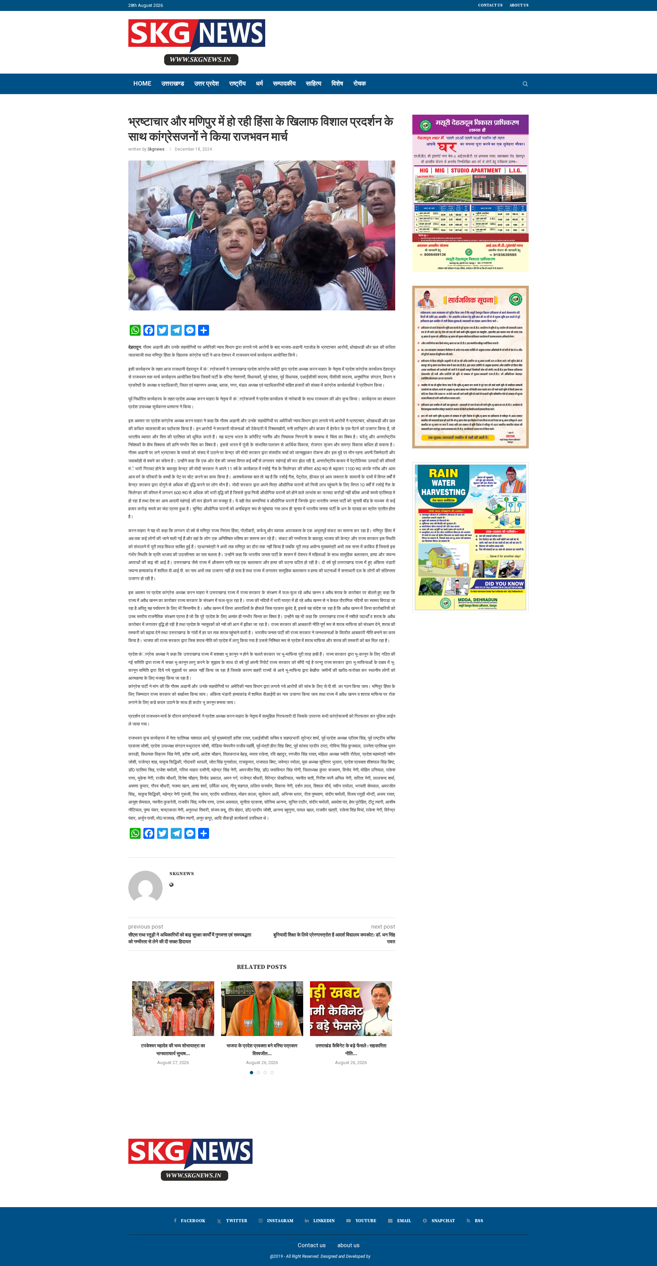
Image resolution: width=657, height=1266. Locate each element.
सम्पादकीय (284, 83)
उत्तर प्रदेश (206, 83)
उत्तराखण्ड (173, 83)
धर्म (259, 83)
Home (142, 83)
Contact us (490, 5)
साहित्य (313, 83)
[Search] (525, 84)
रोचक (359, 83)
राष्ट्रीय (237, 83)
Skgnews (156, 149)
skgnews (379, 1256)
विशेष (337, 83)
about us (519, 5)
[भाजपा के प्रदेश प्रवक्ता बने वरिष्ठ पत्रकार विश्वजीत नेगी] (262, 1008)
